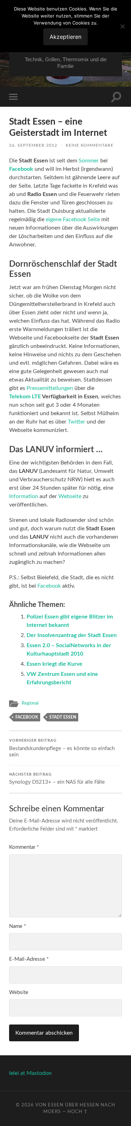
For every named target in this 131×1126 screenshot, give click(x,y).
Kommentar (24, 847)
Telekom (19, 396)
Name (17, 926)
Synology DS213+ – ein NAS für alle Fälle (57, 779)
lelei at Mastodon (30, 1073)
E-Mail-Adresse (29, 959)
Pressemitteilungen (50, 388)
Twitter (76, 422)
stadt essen (62, 717)
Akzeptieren (65, 36)
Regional (30, 703)
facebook (26, 717)
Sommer (89, 160)
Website (18, 992)
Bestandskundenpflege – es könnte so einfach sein (62, 748)
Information (23, 496)
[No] (122, 26)
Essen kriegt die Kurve (54, 664)
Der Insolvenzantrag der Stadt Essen (72, 635)
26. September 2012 (33, 145)
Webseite (69, 496)
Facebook (49, 586)
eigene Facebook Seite (73, 219)
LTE (36, 396)
